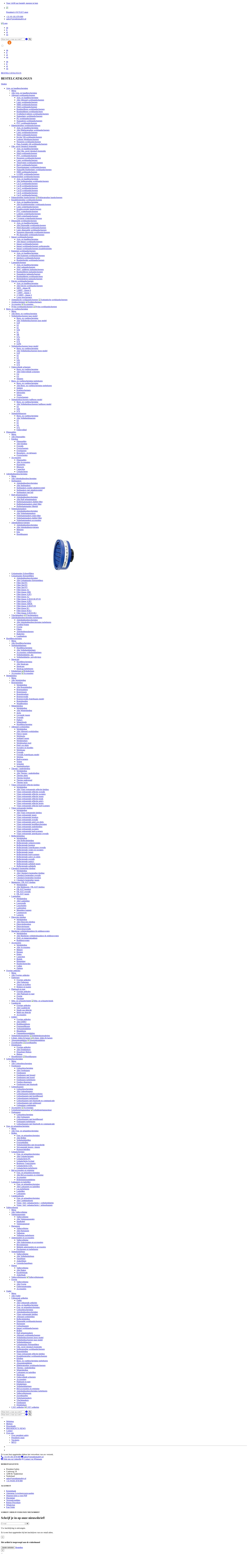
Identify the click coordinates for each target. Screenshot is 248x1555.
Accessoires (16, 304)
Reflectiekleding (18, 836)
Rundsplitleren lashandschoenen (30, 272)
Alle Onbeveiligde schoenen (28, 372)
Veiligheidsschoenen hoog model (24, 346)
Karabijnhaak (22, 1272)
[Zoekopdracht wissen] (26, 39)
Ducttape (20, 998)
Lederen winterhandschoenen (29, 214)
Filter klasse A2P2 (24, 601)
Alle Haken (21, 1270)
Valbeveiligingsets (18, 1277)
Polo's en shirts (23, 745)
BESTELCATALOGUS (11, 73)
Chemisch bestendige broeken (29, 878)
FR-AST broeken (24, 889)
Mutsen (20, 950)
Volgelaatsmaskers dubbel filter (29, 518)
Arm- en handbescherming (17, 88)
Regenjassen (22, 692)
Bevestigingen (22, 1245)
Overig (19, 627)
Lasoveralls (21, 903)
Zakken (20, 968)
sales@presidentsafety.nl (16, 19)
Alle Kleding (22, 444)
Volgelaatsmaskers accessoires (29, 520)
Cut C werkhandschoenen (27, 188)
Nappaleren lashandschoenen (28, 274)
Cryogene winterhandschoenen (29, 218)
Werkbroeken (22, 741)
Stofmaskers (16, 481)
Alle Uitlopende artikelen (27, 1303)
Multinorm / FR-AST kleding (23, 882)
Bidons (19, 1054)
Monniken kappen (24, 910)
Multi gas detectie (24, 1012)
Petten (19, 954)
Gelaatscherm (22, 471)
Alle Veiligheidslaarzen (26, 418)
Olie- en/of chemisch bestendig (24, 146)
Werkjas (20, 757)
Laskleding (15, 896)
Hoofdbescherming (14, 638)
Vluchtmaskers (17, 615)
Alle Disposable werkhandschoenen (31, 225)
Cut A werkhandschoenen (27, 183)
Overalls (20, 446)
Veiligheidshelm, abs (25, 655)
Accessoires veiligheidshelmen (29, 652)
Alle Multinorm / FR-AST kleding (31, 887)
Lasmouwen (22, 912)
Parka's (19, 720)
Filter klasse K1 (23, 608)
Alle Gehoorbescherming (21, 1063)
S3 (18, 325)
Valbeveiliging (12, 1207)
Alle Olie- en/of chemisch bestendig (31, 151)
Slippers (20, 379)
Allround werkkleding (20, 727)
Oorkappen (16, 1112)
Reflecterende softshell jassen (28, 864)
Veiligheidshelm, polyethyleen (29, 657)
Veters (19, 395)
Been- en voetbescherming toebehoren (27, 381)
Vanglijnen (21, 1258)
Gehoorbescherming (14, 1059)
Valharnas (21, 1233)
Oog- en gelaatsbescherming (17, 1126)
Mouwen (20, 467)
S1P (18, 323)
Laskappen (21, 1193)
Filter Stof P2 (22, 585)
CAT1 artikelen (17, 1407)
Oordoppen (16, 1066)
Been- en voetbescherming (17, 309)
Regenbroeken (22, 694)
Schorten (20, 764)
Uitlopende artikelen (19, 1298)
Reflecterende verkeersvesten (28, 843)
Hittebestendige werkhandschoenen (25, 125)
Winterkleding (17, 706)
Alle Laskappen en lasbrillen (28, 1186)
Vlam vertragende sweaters (28, 829)
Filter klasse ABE (24, 592)
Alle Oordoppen (23, 1070)
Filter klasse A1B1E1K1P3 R (29, 599)
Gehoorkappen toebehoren (27, 1098)
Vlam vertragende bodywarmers (30, 831)
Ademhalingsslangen (25, 631)
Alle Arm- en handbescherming (24, 93)
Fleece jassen (22, 734)
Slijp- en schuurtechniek (21, 1001)
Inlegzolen (21, 392)
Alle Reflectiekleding (25, 840)
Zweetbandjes (17, 1042)
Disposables (11, 432)
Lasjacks (20, 915)
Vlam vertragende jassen (27, 815)
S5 (18, 423)
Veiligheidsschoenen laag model (24, 316)
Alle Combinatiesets (25, 1200)
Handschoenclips (23, 964)
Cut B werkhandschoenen (27, 186)
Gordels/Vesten (23, 624)
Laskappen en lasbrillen (21, 1182)
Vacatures (15, 1440)
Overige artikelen (13, 970)
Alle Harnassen (23, 1231)
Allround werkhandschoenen (23, 95)
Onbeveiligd (22, 430)
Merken (9, 1424)
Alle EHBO (21, 1022)
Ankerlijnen (21, 1261)
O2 (18, 374)
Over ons (10, 1433)
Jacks (19, 713)
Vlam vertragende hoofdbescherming (32, 824)
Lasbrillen (21, 1191)
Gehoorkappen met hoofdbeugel (30, 1096)
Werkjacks (21, 736)
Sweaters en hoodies (25, 748)
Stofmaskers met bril (25, 492)
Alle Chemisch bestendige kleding (30, 873)
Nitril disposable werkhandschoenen (31, 228)
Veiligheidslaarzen (18, 413)
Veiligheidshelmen (18, 645)
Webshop (10, 1421)
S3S (18, 330)
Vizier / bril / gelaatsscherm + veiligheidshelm (35, 1203)
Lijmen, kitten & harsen (21, 1038)
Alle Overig (21, 1284)
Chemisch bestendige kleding (23, 868)
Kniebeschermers (24, 390)
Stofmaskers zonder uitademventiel (31, 488)
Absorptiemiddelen (19, 1040)
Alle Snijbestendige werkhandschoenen (33, 181)
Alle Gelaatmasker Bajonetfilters (30, 580)
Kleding (14, 439)
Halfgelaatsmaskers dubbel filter (30, 502)
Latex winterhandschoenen (27, 207)
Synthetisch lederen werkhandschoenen (33, 114)
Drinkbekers (16, 1045)
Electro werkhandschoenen (22, 281)
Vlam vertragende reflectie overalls (31, 792)
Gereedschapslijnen (24, 1263)
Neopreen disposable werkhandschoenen (33, 232)
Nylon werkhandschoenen (22, 307)
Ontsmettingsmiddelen (26, 1033)
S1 (18, 332)
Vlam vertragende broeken (27, 817)
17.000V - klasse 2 (24, 295)
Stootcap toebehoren (25, 669)
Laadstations (22, 636)
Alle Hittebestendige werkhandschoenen (33, 130)
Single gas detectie (24, 1010)
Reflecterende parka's (25, 861)
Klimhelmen (16, 671)
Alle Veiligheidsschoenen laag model (32, 320)
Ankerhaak (21, 1275)
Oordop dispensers (24, 1082)
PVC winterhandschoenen (27, 211)
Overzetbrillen (22, 1142)
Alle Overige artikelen (20, 975)
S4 (18, 425)
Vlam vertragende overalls (27, 820)
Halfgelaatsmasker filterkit (27, 506)
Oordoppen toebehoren (26, 1080)
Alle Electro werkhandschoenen (30, 286)
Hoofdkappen (22, 534)
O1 (18, 376)
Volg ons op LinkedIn (12, 1459)
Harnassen (15, 1226)
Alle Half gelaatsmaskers (27, 499)
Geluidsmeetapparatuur (20, 1110)
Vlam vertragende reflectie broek (30, 799)
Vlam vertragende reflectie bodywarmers (33, 806)
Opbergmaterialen (24, 1286)
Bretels (19, 959)
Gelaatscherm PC (24, 1159)
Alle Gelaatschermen (25, 1156)
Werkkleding (11, 676)
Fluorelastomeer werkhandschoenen (31, 167)
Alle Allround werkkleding (27, 731)
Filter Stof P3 (22, 587)
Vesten (19, 761)
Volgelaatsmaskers (18, 509)
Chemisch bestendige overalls (29, 875)
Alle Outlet (15, 1296)
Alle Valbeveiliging (19, 1212)
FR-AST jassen (23, 894)
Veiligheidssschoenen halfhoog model (26, 399)
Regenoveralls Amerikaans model (30, 699)
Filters (19, 629)
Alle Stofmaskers (23, 485)
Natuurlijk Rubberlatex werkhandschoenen (34, 170)
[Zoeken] (30, 39)
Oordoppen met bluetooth (27, 1084)
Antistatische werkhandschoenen (24, 300)
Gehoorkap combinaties (26, 1105)
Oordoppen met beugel (26, 1075)
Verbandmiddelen (24, 1029)
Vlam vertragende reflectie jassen (30, 796)
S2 (18, 327)
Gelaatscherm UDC (25, 1166)
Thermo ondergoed (24, 780)
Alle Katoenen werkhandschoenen (31, 255)
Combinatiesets (17, 1196)
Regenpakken (22, 689)
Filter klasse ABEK (24, 604)
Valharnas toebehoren (25, 1235)
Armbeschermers (18, 302)
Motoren (20, 529)
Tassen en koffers (24, 984)
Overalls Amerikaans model (28, 755)
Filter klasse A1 (23, 590)
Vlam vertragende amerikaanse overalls (33, 833)
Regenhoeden (22, 701)
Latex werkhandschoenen (27, 102)
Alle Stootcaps (22, 664)
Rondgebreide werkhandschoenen (30, 260)
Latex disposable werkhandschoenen (32, 230)
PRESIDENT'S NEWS (16, 1428)
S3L (18, 339)
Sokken (20, 388)
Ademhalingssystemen (20, 523)
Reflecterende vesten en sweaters (30, 850)
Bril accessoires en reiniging (22, 1170)
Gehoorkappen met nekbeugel (29, 1103)
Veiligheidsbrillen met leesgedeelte (31, 1145)
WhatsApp (10, 1505)
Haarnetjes (21, 464)
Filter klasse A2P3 (24, 594)
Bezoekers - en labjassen (27, 453)
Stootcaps (15, 659)
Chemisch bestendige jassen (28, 880)
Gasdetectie (16, 1003)
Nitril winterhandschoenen (27, 216)
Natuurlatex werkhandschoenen (29, 116)
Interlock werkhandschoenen (28, 258)
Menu (13, 91)
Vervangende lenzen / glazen (28, 1147)
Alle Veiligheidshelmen (26, 650)
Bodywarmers (22, 759)
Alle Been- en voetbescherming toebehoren (34, 385)
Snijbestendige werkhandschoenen (25, 176)
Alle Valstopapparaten (25, 1219)
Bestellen (19, 1547)
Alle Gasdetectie (23, 1008)
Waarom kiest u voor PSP (16, 1495)
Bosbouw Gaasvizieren (26, 1163)
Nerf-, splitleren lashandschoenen (30, 269)
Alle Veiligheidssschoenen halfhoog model (34, 404)
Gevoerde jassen (23, 715)
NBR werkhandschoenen (27, 104)
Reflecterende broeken (26, 845)
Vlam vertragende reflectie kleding (25, 785)
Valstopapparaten (18, 1214)
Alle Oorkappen (23, 1117)
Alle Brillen (21, 1138)
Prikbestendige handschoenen (23, 197)
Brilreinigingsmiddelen (26, 1180)
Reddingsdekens (23, 1024)
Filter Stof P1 (22, 583)
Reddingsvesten (23, 940)
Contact (9, 1431)
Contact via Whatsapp (33, 1459)
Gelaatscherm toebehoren (27, 1168)
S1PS (19, 344)
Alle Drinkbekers (24, 1049)
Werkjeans (21, 750)
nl (7, 32)
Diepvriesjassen (23, 926)
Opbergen (15, 977)
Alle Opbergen (23, 982)
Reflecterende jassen (25, 852)
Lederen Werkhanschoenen (28, 139)
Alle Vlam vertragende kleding (29, 813)
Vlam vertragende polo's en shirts (30, 822)
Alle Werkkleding (18, 680)
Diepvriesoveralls (24, 929)
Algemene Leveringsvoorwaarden (20, 1493)
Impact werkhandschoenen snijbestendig (33, 246)
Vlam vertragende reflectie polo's (30, 801)
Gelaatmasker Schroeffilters (22, 573)
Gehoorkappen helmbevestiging (29, 1094)
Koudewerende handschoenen (29, 209)
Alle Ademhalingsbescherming (23, 478)
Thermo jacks (22, 782)
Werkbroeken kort (24, 743)
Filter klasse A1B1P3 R (26, 606)
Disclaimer (10, 1498)
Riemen (20, 952)
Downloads (11, 1426)
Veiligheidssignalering (20, 1036)
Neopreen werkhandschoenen (29, 142)
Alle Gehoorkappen (25, 1091)
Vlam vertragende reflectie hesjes (30, 803)
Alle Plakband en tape (25, 994)
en (7, 35)
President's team (17, 1438)
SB (18, 334)
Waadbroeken (22, 703)
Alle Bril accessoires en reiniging (30, 1175)
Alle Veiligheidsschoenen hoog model (32, 351)
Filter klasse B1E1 (24, 611)
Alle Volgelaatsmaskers (26, 513)
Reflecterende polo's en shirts (28, 857)
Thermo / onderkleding (20, 768)
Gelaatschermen (17, 1152)
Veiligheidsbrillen (24, 1140)
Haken (14, 1265)
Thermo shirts (22, 775)
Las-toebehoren (23, 1189)
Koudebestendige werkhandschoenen (26, 200)
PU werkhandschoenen (26, 118)
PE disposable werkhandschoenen (30, 235)
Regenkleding (17, 683)
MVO (13, 1442)
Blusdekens (21, 1031)
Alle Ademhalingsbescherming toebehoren (34, 622)
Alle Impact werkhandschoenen (29, 242)
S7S (18, 341)
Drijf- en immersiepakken (27, 938)
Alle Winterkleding (24, 710)
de (7, 28)
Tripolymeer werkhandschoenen (30, 163)
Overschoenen (22, 397)
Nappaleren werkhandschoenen (29, 121)
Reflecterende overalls (26, 859)
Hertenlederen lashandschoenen (29, 279)
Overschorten (22, 455)
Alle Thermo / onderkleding (28, 773)
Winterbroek (22, 722)
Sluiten (4, 84)
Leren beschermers (24, 297)
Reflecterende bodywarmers (28, 854)
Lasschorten (21, 905)
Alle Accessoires (23, 462)
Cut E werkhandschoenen (27, 193)
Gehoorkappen (17, 1087)
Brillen (14, 1133)
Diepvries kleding (18, 917)
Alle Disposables (18, 437)
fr (6, 30)
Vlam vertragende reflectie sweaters (31, 794)
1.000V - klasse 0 (24, 290)
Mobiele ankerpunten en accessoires (31, 1247)
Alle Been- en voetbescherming (24, 313)
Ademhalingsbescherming (16, 474)
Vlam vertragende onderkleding (29, 826)
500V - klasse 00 (23, 288)
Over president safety (20, 1435)
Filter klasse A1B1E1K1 (27, 613)
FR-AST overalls (24, 892)
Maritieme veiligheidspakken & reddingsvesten (30, 931)
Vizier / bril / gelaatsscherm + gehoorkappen (34, 1205)
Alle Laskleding (23, 901)
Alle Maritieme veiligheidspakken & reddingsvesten (38, 936)
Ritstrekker (21, 961)
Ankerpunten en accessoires (22, 1238)
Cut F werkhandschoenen (27, 195)
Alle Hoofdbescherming (21, 643)
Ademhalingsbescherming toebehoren (26, 617)
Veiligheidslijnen (18, 1252)
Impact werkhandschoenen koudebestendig (34, 248)
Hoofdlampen (17, 1056)
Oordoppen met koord (26, 1077)
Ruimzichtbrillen (23, 1149)
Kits (18, 532)
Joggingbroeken (23, 766)
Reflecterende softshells (26, 866)
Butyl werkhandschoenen (27, 165)
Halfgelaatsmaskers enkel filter (29, 504)
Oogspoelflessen (23, 1026)
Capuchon (21, 469)
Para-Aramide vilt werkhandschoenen (32, 144)
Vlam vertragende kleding (22, 808)
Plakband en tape (18, 989)
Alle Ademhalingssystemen (28, 527)
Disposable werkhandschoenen (24, 221)
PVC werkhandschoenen (27, 123)
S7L (18, 337)
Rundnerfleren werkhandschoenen (31, 109)
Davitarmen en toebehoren (27, 1249)
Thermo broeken (23, 778)
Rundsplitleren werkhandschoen (30, 111)
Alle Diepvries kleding (26, 922)
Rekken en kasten (24, 987)
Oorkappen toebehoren (26, 1121)
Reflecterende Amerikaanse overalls (31, 847)
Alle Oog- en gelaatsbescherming (24, 1131)
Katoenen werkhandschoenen (23, 251)
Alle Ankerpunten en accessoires (30, 1242)
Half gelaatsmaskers (19, 495)
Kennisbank (11, 1491)
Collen (19, 966)
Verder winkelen (8, 1548)
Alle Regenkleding (24, 687)
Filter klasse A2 (23, 597)
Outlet (8, 1291)
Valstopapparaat (23, 1224)
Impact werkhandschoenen (22, 237)
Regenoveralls (22, 696)
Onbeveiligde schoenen (20, 367)
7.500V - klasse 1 (24, 293)
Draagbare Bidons (24, 1052)
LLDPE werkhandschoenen (28, 174)
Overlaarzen (21, 451)
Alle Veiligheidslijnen (25, 1256)
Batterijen (20, 634)
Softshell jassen (23, 738)
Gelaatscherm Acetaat (25, 1161)
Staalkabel (21, 1221)
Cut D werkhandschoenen (27, 190)
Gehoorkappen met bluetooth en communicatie (36, 1101)
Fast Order (10, 1507)
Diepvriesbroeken (24, 924)
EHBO (14, 1017)
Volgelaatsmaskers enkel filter (29, 516)
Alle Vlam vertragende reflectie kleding (33, 789)
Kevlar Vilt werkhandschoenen (29, 137)
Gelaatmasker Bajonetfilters (22, 576)
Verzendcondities (13, 1500)
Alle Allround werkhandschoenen (30, 100)
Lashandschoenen (18, 262)
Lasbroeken (21, 908)
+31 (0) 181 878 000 (14, 16)
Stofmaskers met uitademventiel (29, 490)
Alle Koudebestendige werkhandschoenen (34, 204)
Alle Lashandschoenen (26, 267)
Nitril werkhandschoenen (27, 107)
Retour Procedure (13, 1502)
